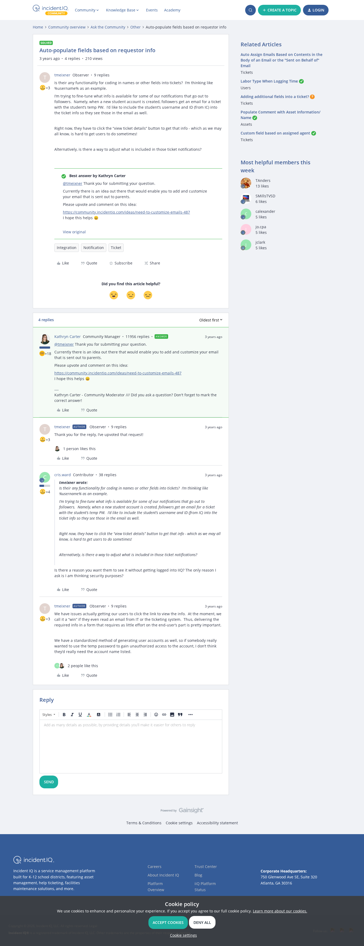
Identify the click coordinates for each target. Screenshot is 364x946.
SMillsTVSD (265, 195)
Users (246, 87)
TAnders (263, 180)
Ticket (116, 247)
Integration (66, 247)
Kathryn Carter (67, 336)
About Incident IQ (163, 875)
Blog (198, 875)
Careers (154, 866)
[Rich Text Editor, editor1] (131, 746)
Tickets (247, 72)
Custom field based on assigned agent (275, 133)
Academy (172, 10)
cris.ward (62, 474)
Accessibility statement (217, 822)
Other (135, 27)
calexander (265, 211)
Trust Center (206, 866)
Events (152, 10)
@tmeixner (72, 183)
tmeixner (62, 75)
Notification (93, 247)
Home (38, 27)
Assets (246, 124)
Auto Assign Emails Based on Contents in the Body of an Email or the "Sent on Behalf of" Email (281, 60)
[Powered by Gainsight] (182, 812)
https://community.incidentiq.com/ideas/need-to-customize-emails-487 (126, 212)
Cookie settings (179, 822)
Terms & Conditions (143, 822)
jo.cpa (261, 226)
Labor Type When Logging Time (269, 81)
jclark (260, 242)
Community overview (67, 27)
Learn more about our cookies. (280, 911)
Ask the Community (108, 27)
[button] (279, 10)
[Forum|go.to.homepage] (50, 10)
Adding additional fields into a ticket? (275, 96)
